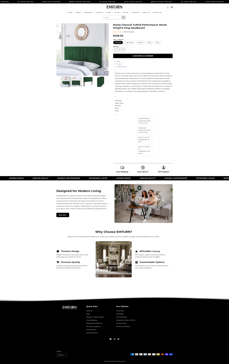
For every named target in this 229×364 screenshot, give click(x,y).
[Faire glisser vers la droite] (107, 82)
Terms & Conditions (93, 326)
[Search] (123, 17)
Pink (157, 42)
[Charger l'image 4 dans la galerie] (99, 82)
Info (118, 61)
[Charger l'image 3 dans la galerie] (88, 82)
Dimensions (121, 67)
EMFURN (110, 361)
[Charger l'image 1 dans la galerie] (66, 82)
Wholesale (120, 314)
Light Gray (129, 42)
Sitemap (89, 311)
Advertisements (92, 333)
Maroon (140, 42)
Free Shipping (91, 320)
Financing (120, 311)
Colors (119, 64)
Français (60, 355)
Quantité (116, 46)
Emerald (118, 42)
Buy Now (62, 215)
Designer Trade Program (95, 317)
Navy (149, 42)
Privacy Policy (91, 329)
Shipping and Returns (94, 323)
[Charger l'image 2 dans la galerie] (77, 82)
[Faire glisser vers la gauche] (58, 82)
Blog (88, 314)
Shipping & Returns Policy (125, 320)
